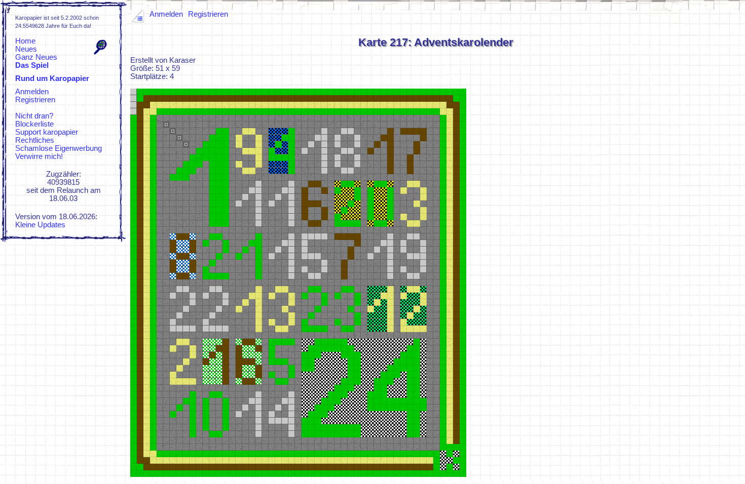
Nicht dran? (34, 116)
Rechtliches (34, 140)
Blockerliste (34, 124)
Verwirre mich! (39, 156)
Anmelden (32, 92)
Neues (26, 49)
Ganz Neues (36, 57)
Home (25, 41)
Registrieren (35, 100)
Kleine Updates (40, 225)
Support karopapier (46, 132)
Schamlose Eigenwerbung (58, 148)
